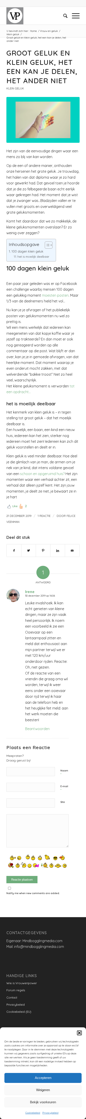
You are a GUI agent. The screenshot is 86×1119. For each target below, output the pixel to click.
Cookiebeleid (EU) (18, 1011)
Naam (64, 772)
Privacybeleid (50, 1112)
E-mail (64, 788)
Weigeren (43, 1090)
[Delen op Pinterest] (43, 550)
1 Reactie (44, 516)
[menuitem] (63, 16)
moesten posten (55, 295)
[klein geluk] (43, 120)
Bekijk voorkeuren (43, 1102)
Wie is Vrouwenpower (21, 983)
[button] (79, 1033)
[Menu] (73, 16)
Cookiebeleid (32, 1112)
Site (62, 802)
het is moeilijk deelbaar (33, 256)
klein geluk (15, 88)
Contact (11, 997)
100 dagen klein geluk (27, 251)
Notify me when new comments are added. (33, 893)
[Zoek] (63, 16)
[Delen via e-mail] (72, 550)
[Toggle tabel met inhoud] (46, 245)
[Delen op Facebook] (14, 550)
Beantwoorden (37, 729)
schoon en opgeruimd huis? (42, 474)
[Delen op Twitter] (28, 550)
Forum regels (15, 990)
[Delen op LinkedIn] (57, 550)
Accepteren (43, 1078)
